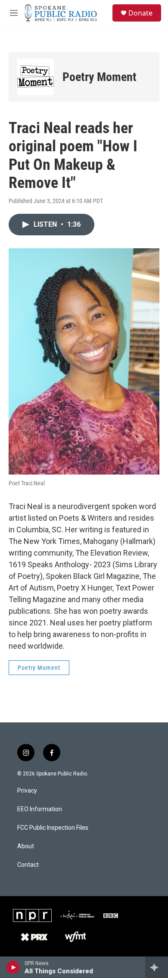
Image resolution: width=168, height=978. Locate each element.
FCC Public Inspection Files (52, 828)
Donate (140, 13)
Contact (28, 865)
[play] (13, 967)
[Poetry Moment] (35, 77)
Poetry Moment (99, 77)
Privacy (27, 790)
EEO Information (39, 809)
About (25, 846)
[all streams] (156, 967)
